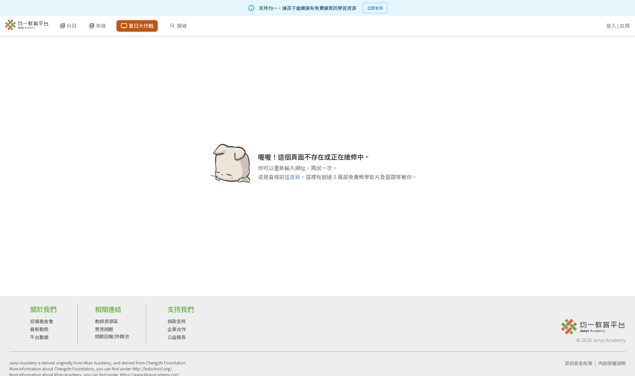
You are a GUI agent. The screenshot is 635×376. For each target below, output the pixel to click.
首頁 (295, 177)
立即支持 (375, 8)
